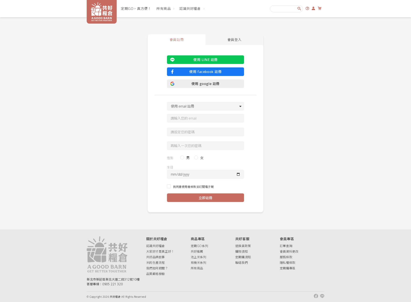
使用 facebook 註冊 (205, 71)
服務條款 (286, 257)
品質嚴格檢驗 (155, 274)
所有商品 (163, 8)
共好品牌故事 (155, 257)
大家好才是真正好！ (160, 251)
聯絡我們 (241, 263)
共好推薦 (197, 251)
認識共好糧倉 (190, 8)
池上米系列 (198, 257)
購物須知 (241, 251)
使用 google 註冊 (205, 83)
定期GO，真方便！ (136, 8)
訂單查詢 (286, 246)
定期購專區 (287, 268)
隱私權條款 (287, 263)
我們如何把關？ (157, 268)
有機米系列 (198, 263)
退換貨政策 (243, 246)
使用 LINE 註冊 (205, 59)
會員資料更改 (289, 251)
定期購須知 (243, 257)
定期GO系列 (199, 246)
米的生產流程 (155, 263)
